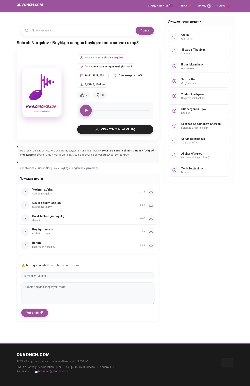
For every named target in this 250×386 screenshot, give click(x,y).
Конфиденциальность (80, 367)
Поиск (145, 30)
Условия (105, 367)
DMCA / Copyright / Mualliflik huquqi (39, 367)
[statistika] (227, 362)
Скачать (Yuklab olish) (118, 129)
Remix (202, 6)
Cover (221, 6)
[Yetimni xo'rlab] (151, 191)
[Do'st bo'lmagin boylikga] (151, 218)
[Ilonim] (151, 245)
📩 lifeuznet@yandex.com (51, 371)
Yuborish (32, 312)
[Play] (86, 110)
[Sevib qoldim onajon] (151, 205)
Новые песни (158, 6)
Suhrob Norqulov (112, 57)
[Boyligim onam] (151, 231)
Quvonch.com (25, 168)
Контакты (23, 371)
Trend (183, 6)
